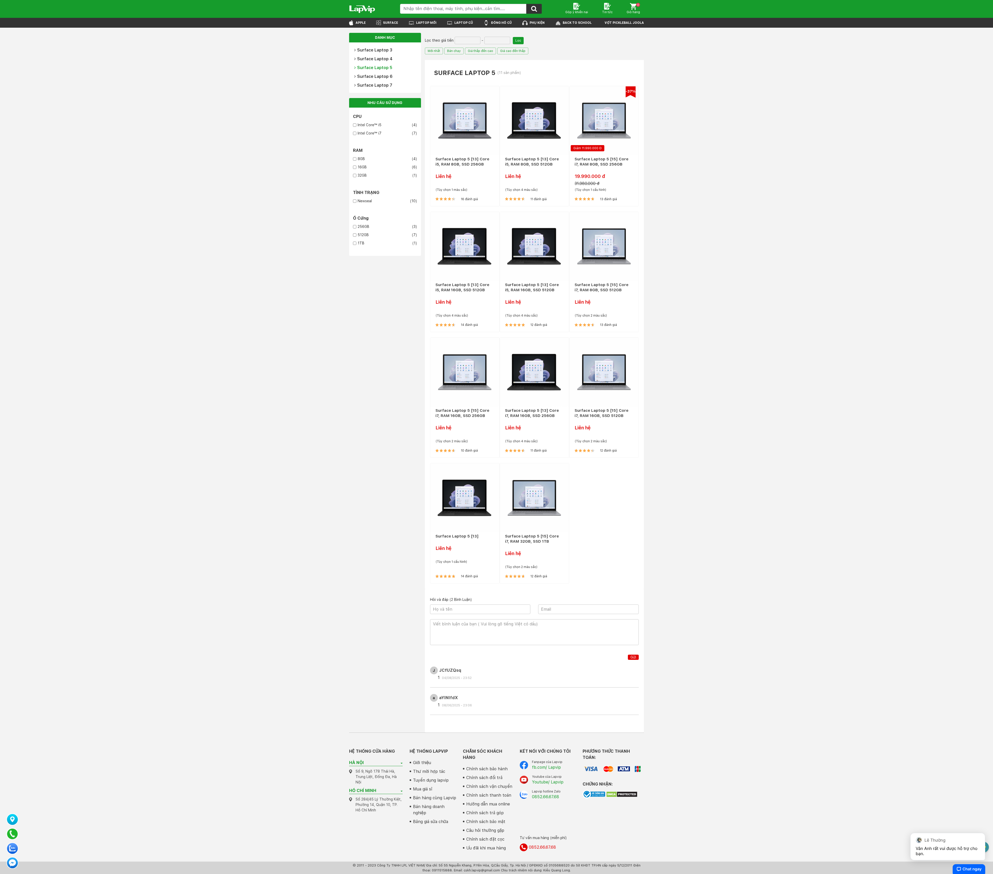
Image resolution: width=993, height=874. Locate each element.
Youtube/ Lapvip (547, 782)
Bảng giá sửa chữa (430, 821)
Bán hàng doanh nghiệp (429, 809)
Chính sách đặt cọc (485, 839)
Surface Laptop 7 (374, 85)
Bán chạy (454, 51)
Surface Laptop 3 (374, 50)
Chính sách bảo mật (485, 821)
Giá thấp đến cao (480, 51)
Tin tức (607, 12)
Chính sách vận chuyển (489, 786)
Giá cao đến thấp (512, 51)
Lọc (518, 40)
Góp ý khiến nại (576, 12)
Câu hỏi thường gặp (485, 830)
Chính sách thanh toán (488, 795)
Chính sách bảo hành (487, 768)
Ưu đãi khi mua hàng (486, 848)
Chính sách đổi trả (484, 777)
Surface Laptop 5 (374, 67)
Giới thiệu (422, 762)
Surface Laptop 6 (375, 76)
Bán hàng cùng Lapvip (434, 797)
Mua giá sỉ (422, 789)
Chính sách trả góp (485, 812)
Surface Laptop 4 (375, 58)
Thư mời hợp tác (429, 771)
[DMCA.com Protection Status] (621, 794)
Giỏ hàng (633, 8)
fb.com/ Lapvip (546, 767)
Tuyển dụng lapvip (431, 780)
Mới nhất (434, 51)
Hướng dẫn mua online (488, 804)
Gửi (633, 657)
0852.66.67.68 (545, 796)
